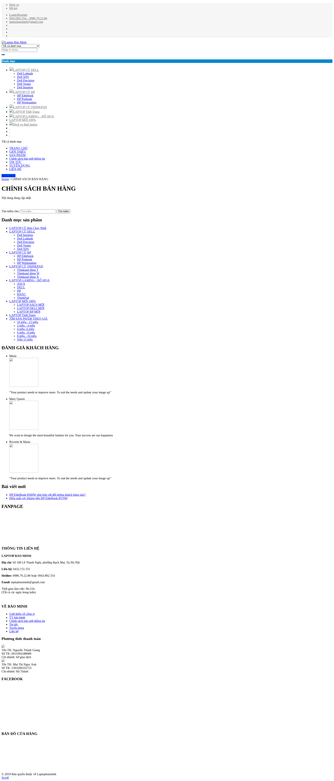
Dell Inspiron (25, 87)
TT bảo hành (17, 617)
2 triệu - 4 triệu (26, 325)
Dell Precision (25, 80)
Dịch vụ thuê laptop (25, 124)
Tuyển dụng (16, 627)
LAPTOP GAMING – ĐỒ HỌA (33, 116)
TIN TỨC (15, 162)
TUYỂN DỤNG (19, 165)
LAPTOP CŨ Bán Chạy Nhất (27, 228)
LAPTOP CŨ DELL (26, 70)
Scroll (5, 777)
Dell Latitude (25, 73)
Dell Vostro (24, 84)
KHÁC (21, 294)
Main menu (8, 175)
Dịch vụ (14, 4)
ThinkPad (23, 297)
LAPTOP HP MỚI (28, 311)
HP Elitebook (25, 95)
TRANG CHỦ (18, 148)
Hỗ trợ (13, 8)
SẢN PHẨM (17, 155)
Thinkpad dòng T (27, 269)
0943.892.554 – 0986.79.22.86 (28, 18)
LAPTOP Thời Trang (26, 111)
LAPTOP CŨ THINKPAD (30, 107)
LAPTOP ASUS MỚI (30, 304)
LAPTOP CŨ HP (24, 92)
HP (19, 290)
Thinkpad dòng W (28, 273)
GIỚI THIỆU (17, 151)
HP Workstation (26, 102)
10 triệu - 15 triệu (27, 322)
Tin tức (13, 624)
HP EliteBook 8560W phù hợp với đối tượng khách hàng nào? (47, 494)
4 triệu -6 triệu (25, 329)
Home (5, 179)
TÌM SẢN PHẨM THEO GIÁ (28, 318)
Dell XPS (23, 77)
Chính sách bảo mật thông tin (27, 158)
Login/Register (18, 14)
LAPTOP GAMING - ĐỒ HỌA (29, 280)
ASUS (21, 283)
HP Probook (24, 99)
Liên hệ (14, 631)
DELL (21, 287)
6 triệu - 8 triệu (26, 332)
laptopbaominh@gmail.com (26, 21)
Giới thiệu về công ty (22, 614)
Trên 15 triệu (25, 339)
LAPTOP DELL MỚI (30, 308)
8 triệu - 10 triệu (27, 336)
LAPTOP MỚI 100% (22, 120)
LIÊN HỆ (15, 169)
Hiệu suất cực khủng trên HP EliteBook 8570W (38, 498)
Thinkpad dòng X (28, 276)
